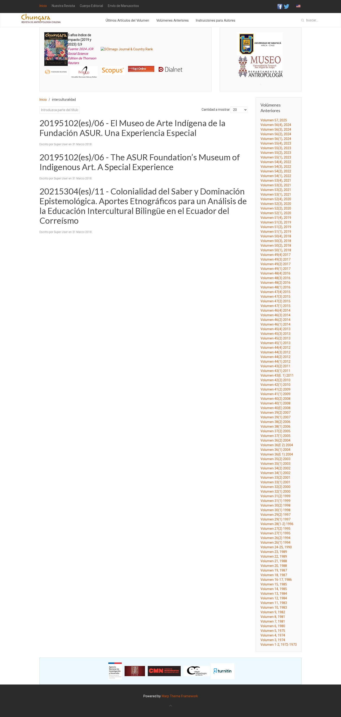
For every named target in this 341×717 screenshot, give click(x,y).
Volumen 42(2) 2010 (275, 380)
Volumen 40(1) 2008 (275, 403)
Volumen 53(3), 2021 (276, 185)
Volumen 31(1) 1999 (275, 501)
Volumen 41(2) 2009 (275, 389)
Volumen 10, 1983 (274, 607)
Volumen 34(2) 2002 (275, 468)
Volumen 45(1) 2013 (275, 343)
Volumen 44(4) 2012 (275, 347)
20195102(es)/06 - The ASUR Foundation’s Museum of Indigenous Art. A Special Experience (139, 162)
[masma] (261, 62)
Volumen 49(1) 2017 (275, 269)
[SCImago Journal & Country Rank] (127, 49)
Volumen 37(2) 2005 (275, 431)
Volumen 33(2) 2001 (275, 477)
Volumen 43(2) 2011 (275, 366)
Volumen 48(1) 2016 (275, 287)
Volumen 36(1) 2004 (275, 450)
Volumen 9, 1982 (273, 612)
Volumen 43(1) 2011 (275, 371)
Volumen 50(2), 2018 (276, 245)
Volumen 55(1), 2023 (276, 157)
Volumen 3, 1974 (273, 640)
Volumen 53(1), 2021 (276, 194)
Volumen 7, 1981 (273, 621)
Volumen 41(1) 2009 (275, 394)
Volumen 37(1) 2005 (275, 436)
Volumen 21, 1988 (274, 561)
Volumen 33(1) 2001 (275, 482)
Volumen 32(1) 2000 (275, 491)
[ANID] (115, 671)
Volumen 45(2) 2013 (275, 338)
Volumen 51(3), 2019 (276, 222)
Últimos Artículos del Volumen (127, 20)
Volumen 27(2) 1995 (275, 528)
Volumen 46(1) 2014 (275, 324)
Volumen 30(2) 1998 (275, 505)
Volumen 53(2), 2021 (276, 190)
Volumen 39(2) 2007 (275, 412)
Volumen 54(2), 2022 (276, 171)
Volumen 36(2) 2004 (275, 440)
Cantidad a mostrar (216, 109)
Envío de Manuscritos (123, 6)
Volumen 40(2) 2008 (275, 398)
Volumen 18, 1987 (274, 575)
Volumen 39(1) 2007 (275, 417)
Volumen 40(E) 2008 (275, 408)
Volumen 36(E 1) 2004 (277, 454)
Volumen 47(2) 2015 (275, 301)
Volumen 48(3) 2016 (275, 278)
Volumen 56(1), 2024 (276, 139)
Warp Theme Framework (179, 696)
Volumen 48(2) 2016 (275, 282)
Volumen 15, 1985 (274, 584)
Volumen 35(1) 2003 (275, 463)
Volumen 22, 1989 (274, 556)
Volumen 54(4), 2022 (276, 162)
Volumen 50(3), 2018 (276, 241)
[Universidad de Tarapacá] (260, 43)
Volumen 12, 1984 (274, 598)
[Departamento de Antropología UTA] (261, 73)
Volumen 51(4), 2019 (276, 218)
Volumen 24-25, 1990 (276, 547)
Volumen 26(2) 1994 (275, 538)
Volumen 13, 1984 (274, 593)
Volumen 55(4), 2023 (276, 143)
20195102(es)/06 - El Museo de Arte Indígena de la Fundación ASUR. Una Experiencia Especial (132, 128)
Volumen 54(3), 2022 (276, 166)
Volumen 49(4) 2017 (275, 255)
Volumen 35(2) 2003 (275, 459)
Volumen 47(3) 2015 (275, 296)
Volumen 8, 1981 (273, 617)
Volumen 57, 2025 (274, 120)
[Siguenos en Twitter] (286, 6)
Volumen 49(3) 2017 (275, 259)
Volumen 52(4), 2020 (276, 199)
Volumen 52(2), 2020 (276, 208)
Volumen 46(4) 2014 (275, 310)
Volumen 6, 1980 (273, 626)
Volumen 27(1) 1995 (275, 533)
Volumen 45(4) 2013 (275, 329)
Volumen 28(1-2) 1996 (277, 524)
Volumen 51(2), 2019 (276, 227)
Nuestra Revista (63, 6)
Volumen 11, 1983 (274, 603)
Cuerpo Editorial (91, 6)
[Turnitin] (222, 671)
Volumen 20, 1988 (274, 566)
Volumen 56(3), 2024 (276, 129)
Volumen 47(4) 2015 (275, 292)
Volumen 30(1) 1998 (275, 510)
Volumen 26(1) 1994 (275, 542)
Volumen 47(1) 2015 (275, 306)
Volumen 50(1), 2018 (276, 250)
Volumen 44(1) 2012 (275, 361)
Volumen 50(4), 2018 (276, 236)
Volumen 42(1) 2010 (275, 385)
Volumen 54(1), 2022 (276, 176)
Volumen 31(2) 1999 (275, 496)
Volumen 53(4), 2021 (276, 180)
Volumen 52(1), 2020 (276, 213)
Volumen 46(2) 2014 (275, 320)
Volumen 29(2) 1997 (275, 515)
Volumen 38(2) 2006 (275, 422)
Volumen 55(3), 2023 (276, 148)
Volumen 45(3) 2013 (275, 334)
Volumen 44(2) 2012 (275, 357)
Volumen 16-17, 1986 (276, 579)
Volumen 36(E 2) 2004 (277, 445)
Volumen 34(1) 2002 (275, 473)
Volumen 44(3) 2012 (275, 352)
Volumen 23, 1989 (274, 552)
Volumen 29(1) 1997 (275, 519)
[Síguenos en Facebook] (280, 6)
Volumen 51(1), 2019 (276, 231)
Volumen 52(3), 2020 (276, 204)
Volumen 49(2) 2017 (275, 264)
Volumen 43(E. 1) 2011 (277, 375)
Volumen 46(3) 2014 (275, 315)
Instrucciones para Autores (215, 20)
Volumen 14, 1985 (274, 589)
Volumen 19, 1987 (274, 570)
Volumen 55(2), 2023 (276, 153)
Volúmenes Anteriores (172, 20)
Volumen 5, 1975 (273, 631)
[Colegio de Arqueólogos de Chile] (196, 671)
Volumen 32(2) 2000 (275, 487)
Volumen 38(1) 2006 (275, 426)
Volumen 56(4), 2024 (276, 125)
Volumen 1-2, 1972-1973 (279, 644)
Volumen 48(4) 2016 (275, 273)
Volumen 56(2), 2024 (276, 134)
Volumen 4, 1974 (273, 635)
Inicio (43, 6)
